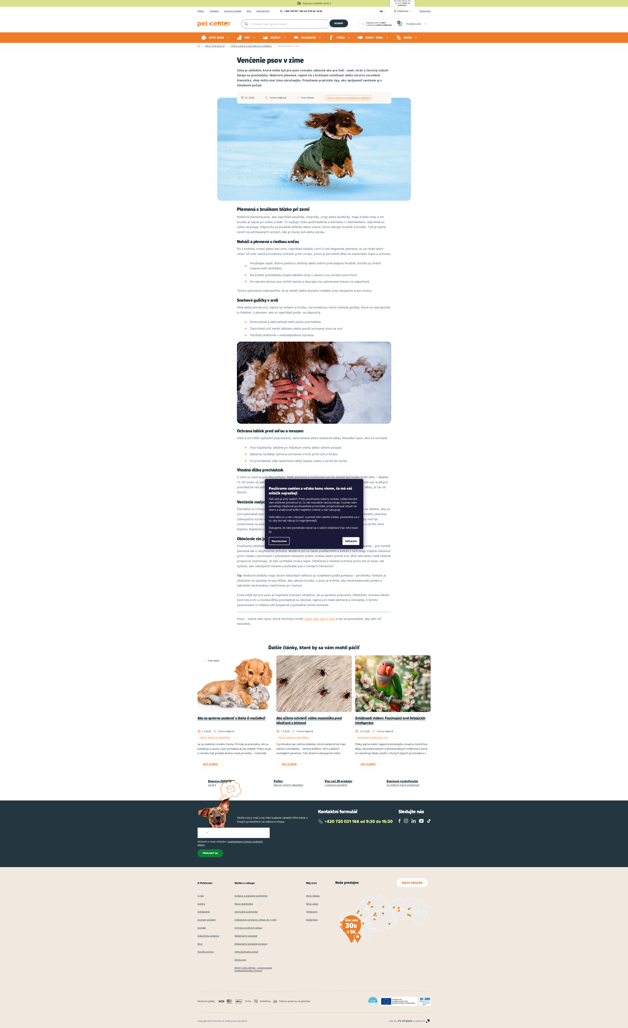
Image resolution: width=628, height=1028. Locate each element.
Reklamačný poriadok (245, 936)
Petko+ (201, 11)
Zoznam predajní (207, 920)
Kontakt (202, 928)
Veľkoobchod (262, 11)
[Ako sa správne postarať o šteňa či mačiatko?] (235, 683)
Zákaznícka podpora (208, 936)
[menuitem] (215, 37)
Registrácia (425, 11)
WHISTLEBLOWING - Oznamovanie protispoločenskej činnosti (253, 969)
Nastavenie (279, 541)
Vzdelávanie (204, 911)
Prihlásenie (312, 911)
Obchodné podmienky (246, 911)
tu (270, 531)
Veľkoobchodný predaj (246, 952)
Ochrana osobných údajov (248, 928)
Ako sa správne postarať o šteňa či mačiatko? (231, 718)
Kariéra (201, 904)
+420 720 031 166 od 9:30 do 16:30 (303, 11)
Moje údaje (312, 904)
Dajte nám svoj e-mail (320, 619)
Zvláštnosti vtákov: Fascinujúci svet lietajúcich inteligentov (390, 721)
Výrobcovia (240, 960)
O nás (201, 896)
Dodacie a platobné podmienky (251, 896)
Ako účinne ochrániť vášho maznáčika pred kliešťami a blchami (309, 721)
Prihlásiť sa (210, 853)
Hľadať (338, 23)
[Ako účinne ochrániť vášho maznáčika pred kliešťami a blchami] (314, 683)
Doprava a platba (233, 11)
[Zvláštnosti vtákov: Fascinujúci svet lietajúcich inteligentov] (393, 683)
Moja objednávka (243, 904)
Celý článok (210, 764)
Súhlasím (351, 541)
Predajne (214, 11)
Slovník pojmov (206, 952)
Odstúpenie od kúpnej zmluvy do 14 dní (255, 920)
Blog (249, 11)
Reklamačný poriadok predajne (250, 944)
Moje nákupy (313, 896)
